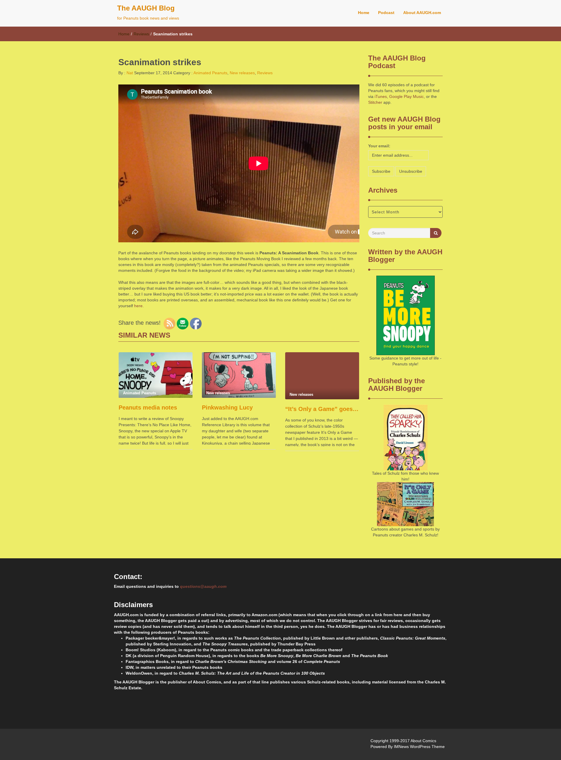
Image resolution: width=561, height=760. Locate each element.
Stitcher (375, 102)
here (138, 305)
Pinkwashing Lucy (227, 407)
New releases (242, 72)
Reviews (141, 34)
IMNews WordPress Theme (419, 746)
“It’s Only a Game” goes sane (322, 409)
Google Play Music (406, 96)
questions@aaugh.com (203, 586)
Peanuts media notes (148, 407)
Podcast (386, 12)
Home (363, 12)
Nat (129, 72)
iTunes (381, 96)
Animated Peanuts (210, 72)
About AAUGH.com (422, 12)
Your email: (379, 146)
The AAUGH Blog (146, 8)
